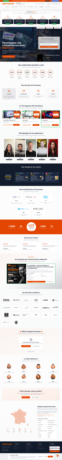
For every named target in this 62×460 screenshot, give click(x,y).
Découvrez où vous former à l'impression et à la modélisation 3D (46, 415)
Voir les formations (21, 56)
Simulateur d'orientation (14, 6)
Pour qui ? (24, 6)
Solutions (20, 6)
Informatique (16, 446)
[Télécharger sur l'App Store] (52, 57)
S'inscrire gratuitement (35, 281)
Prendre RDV (25, 397)
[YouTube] (5, 450)
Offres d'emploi (47, 6)
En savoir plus (16, 124)
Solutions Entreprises (29, 445)
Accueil (7, 9)
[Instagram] (6, 450)
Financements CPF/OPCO (29, 446)
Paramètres (41, 456)
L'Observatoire (41, 6)
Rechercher (49, 46)
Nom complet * (29, 274)
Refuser (45, 456)
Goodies (27, 451)
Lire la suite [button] (32, 181)
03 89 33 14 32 (41, 446)
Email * (42, 274)
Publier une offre (26, 346)
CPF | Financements (30, 6)
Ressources (36, 6)
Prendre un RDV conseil (8, 56)
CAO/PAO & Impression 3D (17, 447)
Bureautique (16, 445)
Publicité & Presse (28, 450)
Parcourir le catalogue (35, 397)
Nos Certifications (28, 447)
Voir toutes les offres (36, 346)
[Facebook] (2, 450)
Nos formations (7, 6)
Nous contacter (41, 445)
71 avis (10, 178)
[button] (59, 177)
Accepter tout (50, 456)
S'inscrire (54, 451)
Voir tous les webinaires (50, 281)
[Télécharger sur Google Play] (52, 60)
